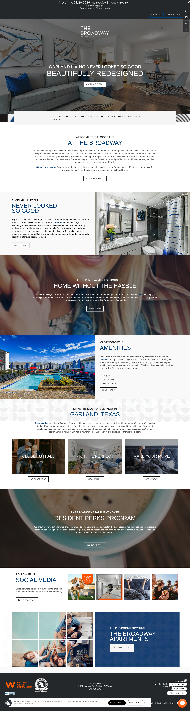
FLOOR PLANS (57, 118)
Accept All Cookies (117, 703)
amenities (104, 359)
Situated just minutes (46, 167)
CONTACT (110, 117)
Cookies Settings (135, 703)
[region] (80, 702)
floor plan (59, 222)
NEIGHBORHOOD (131, 117)
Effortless (109, 384)
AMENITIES (92, 117)
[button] (189, 2)
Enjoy (106, 376)
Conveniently (41, 423)
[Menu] (9, 15)
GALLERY (74, 117)
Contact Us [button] (122, 648)
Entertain (109, 380)
